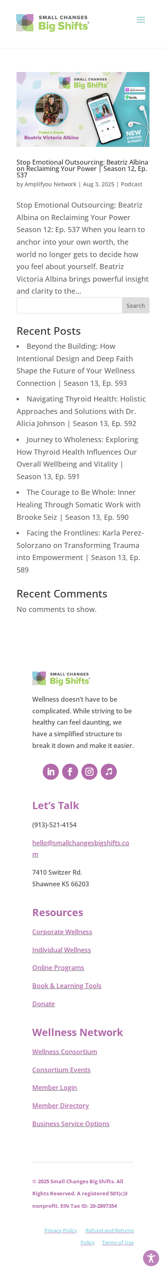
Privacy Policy (60, 1230)
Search (136, 305)
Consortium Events (61, 1069)
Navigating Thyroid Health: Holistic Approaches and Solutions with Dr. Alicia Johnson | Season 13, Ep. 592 (81, 411)
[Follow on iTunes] (109, 772)
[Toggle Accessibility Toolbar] (151, 1258)
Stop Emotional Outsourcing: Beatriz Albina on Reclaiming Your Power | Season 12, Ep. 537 (82, 168)
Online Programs (58, 967)
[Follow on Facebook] (70, 772)
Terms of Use (118, 1242)
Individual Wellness (61, 949)
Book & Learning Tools (67, 985)
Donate (43, 1003)
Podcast (131, 184)
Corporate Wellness (62, 931)
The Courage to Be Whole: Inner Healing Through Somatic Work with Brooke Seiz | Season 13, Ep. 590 (79, 504)
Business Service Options (71, 1123)
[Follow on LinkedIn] (51, 772)
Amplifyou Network (51, 184)
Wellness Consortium (64, 1051)
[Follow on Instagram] (89, 772)
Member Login (54, 1087)
